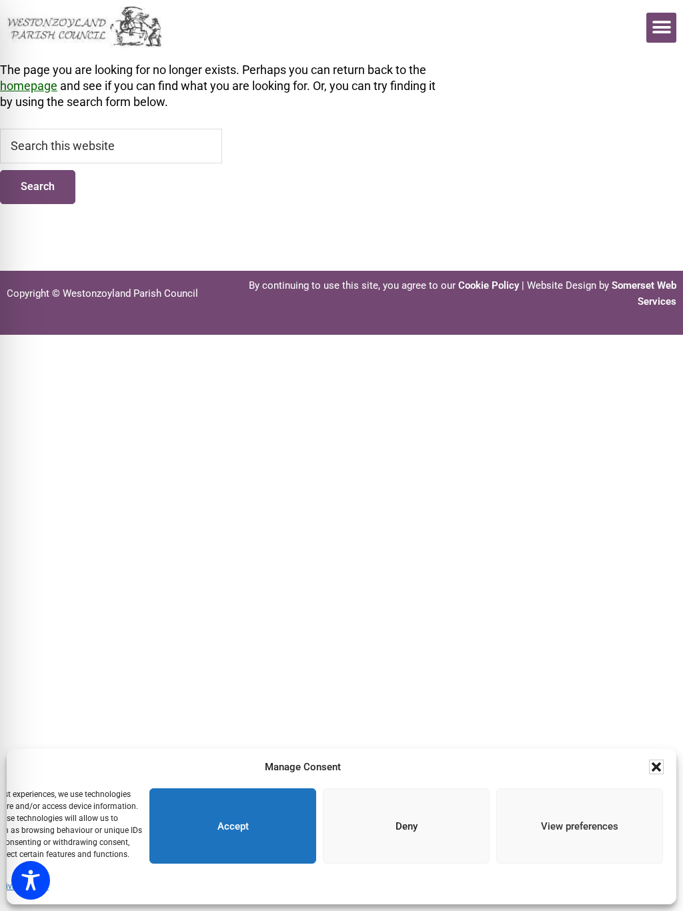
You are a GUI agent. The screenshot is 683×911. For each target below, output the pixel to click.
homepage (28, 86)
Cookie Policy (488, 285)
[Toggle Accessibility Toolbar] (30, 880)
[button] (656, 767)
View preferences (579, 826)
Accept (233, 826)
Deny (407, 826)
